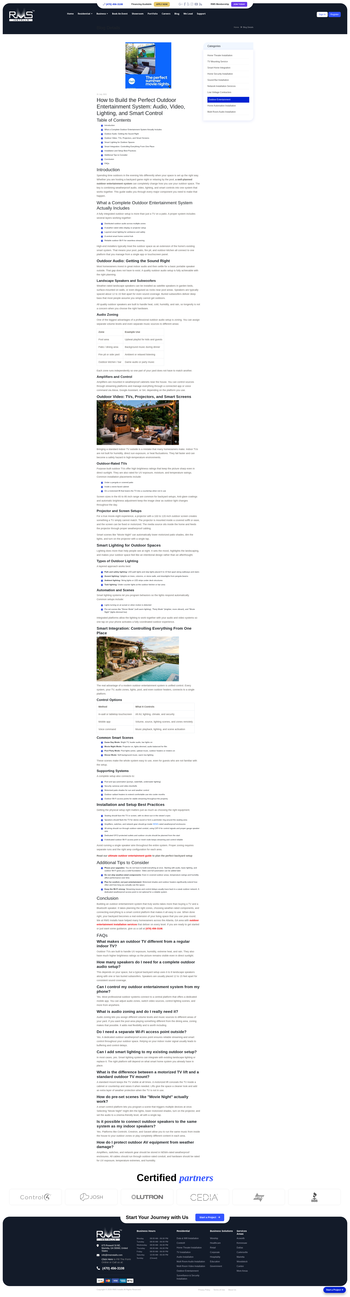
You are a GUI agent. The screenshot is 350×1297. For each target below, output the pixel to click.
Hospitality (215, 1257)
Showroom (138, 13)
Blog (176, 13)
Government (216, 1266)
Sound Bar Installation (218, 80)
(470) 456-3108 (114, 4)
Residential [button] (84, 13)
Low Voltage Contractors (219, 92)
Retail (213, 1247)
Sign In (322, 14)
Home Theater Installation (219, 55)
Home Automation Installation (221, 106)
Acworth (241, 1238)
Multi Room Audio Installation (221, 112)
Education (215, 1261)
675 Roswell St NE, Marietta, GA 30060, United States (115, 1248)
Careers (166, 13)
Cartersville (242, 1252)
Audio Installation (185, 1257)
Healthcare (215, 1243)
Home (70, 13)
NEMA (155, 824)
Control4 (181, 1243)
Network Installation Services (221, 86)
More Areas (242, 1271)
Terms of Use (219, 1290)
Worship (214, 1238)
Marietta (240, 1257)
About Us (232, 1290)
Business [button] (101, 13)
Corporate (215, 1252)
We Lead (188, 13)
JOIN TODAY (239, 4)
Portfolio (153, 13)
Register (334, 14)
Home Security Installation (220, 74)
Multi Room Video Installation (191, 1266)
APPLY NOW (161, 4)
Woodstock (242, 1261)
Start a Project (208, 1217)
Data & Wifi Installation (188, 1238)
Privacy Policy (204, 1290)
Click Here (107, 1259)
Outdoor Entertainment (219, 99)
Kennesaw (242, 1243)
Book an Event (120, 13)
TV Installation (184, 1252)
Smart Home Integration (218, 68)
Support (201, 13)
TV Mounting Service (217, 61)
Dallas (240, 1247)
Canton (240, 1266)
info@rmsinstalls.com (112, 1255)
